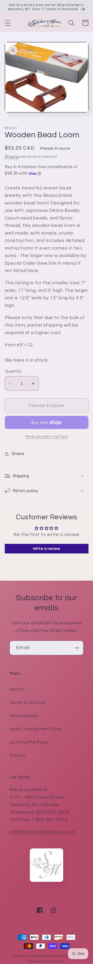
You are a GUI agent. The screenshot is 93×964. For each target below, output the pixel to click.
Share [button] (18, 453)
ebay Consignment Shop (36, 729)
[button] (8, 23)
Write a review (46, 549)
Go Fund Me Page (29, 742)
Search (17, 689)
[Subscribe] (76, 648)
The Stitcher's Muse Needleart (53, 956)
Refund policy (24, 715)
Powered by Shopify (46, 961)
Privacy (17, 755)
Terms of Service (27, 702)
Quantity (13, 371)
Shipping (12, 156)
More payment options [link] (46, 436)
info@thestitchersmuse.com (42, 832)
